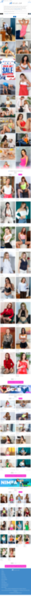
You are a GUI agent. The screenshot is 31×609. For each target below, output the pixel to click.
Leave (26, 16)
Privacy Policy (6, 13)
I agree (15, 16)
